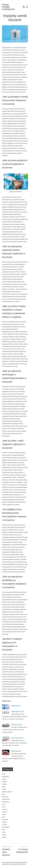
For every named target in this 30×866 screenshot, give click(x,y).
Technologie (5, 819)
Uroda (3, 829)
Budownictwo (5, 776)
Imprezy (4, 789)
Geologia (4, 784)
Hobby (3, 786)
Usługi (3, 832)
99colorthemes (22, 864)
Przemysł (4, 809)
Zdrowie (4, 837)
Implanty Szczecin (16, 705)
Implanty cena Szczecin (17, 738)
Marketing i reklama (7, 791)
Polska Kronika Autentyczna (8, 6)
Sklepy (4, 814)
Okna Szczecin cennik (16, 724)
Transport (4, 822)
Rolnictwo (4, 812)
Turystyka (4, 824)
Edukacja (4, 781)
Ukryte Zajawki (5, 827)
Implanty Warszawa (16, 751)
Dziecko (4, 779)
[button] (24, 7)
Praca (3, 804)
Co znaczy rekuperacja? (22, 850)
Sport (3, 817)
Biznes (4, 774)
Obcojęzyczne (5, 802)
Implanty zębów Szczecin (17, 711)
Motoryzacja (5, 796)
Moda (3, 794)
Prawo (3, 807)
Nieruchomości (6, 799)
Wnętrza (4, 834)
